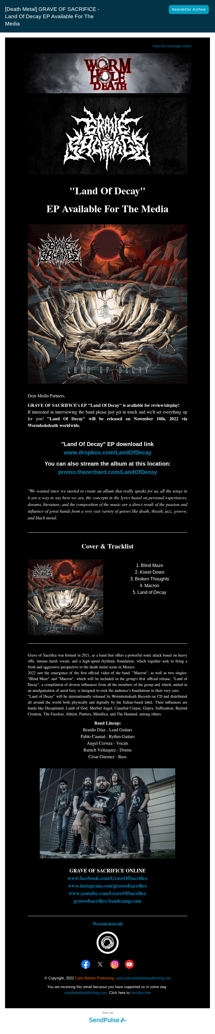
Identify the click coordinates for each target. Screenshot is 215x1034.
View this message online (172, 46)
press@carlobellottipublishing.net (143, 978)
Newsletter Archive (189, 9)
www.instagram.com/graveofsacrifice (107, 885)
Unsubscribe (141, 993)
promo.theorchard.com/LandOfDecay (107, 472)
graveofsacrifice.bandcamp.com (107, 900)
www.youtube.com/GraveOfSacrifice (107, 893)
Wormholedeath (107, 923)
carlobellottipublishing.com (85, 993)
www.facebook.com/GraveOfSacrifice (107, 878)
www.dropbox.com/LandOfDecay (107, 452)
